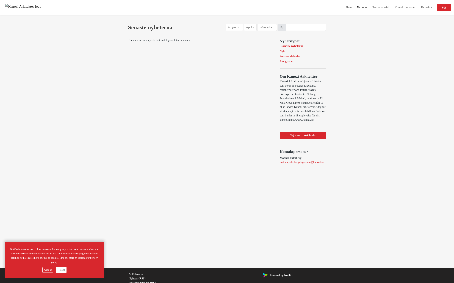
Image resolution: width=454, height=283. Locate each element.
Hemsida (426, 7)
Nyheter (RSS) (137, 278)
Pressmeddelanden (290, 56)
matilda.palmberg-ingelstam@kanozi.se (302, 162)
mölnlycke (266, 27)
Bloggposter (286, 61)
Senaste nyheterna (292, 45)
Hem (349, 7)
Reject (61, 269)
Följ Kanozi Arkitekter (302, 135)
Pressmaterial (380, 7)
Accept (48, 269)
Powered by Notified (281, 275)
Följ (444, 7)
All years (233, 27)
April (249, 27)
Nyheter (362, 7)
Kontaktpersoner (405, 7)
